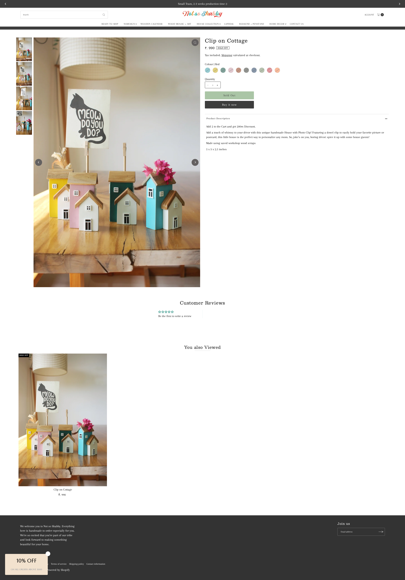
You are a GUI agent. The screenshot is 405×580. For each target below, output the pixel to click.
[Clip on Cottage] (63, 420)
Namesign (129, 24)
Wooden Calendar (151, 24)
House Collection (208, 24)
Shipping (226, 55)
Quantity (210, 79)
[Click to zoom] (195, 42)
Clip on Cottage (63, 489)
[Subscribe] (381, 532)
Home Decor (276, 24)
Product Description (218, 118)
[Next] (399, 3)
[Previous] (6, 3)
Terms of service (59, 564)
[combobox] (64, 15)
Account (369, 14)
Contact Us (297, 24)
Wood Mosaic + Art (179, 24)
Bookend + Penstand (251, 24)
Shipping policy (76, 564)
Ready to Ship (110, 24)
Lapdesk (229, 24)
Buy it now (229, 104)
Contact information (95, 564)
